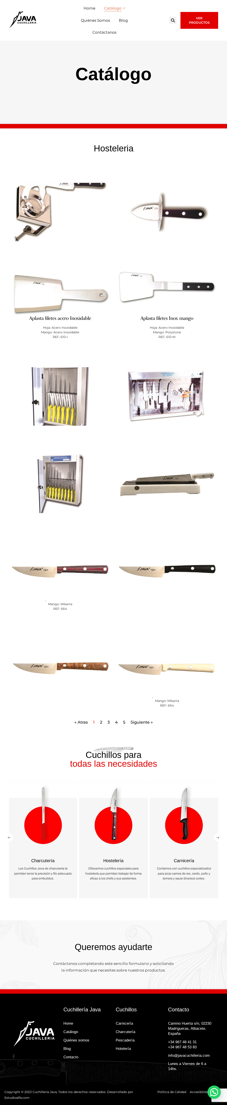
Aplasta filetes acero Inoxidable (60, 318)
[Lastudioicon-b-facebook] (13, 1056)
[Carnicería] (184, 817)
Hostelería (113, 860)
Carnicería (184, 860)
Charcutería (43, 860)
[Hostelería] (113, 817)
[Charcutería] (43, 817)
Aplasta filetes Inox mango (167, 318)
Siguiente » (142, 722)
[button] (172, 20)
